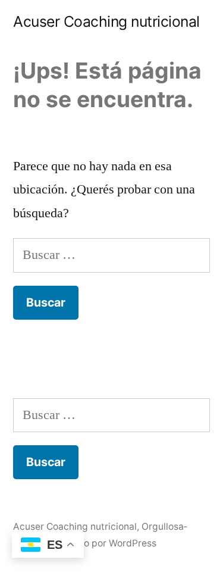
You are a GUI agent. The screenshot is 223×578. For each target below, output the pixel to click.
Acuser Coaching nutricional (106, 21)
